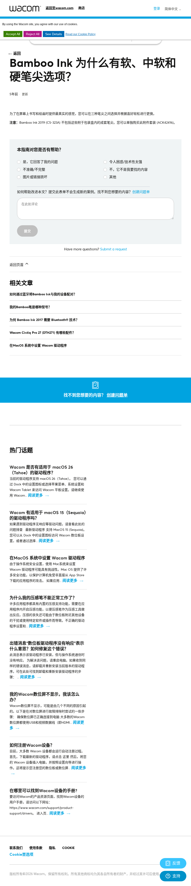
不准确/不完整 (34, 169)
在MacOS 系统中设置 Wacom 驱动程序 (38, 345)
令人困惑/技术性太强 (125, 161)
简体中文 (172, 9)
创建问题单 (141, 191)
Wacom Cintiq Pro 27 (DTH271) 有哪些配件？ (42, 332)
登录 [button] (156, 8)
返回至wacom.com (59, 8)
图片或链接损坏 (35, 176)
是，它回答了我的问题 (40, 161)
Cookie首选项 (21, 854)
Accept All (13, 34)
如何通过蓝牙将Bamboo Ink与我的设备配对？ (43, 294)
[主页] (25, 8)
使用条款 (35, 847)
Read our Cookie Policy (80, 34)
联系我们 (16, 847)
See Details (53, 34)
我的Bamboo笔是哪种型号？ (30, 307)
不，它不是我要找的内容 (128, 169)
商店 (81, 8)
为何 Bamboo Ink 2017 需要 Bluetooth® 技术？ (44, 319)
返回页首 (17, 264)
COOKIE (68, 847)
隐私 (52, 847)
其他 (112, 176)
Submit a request (113, 249)
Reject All (32, 34)
